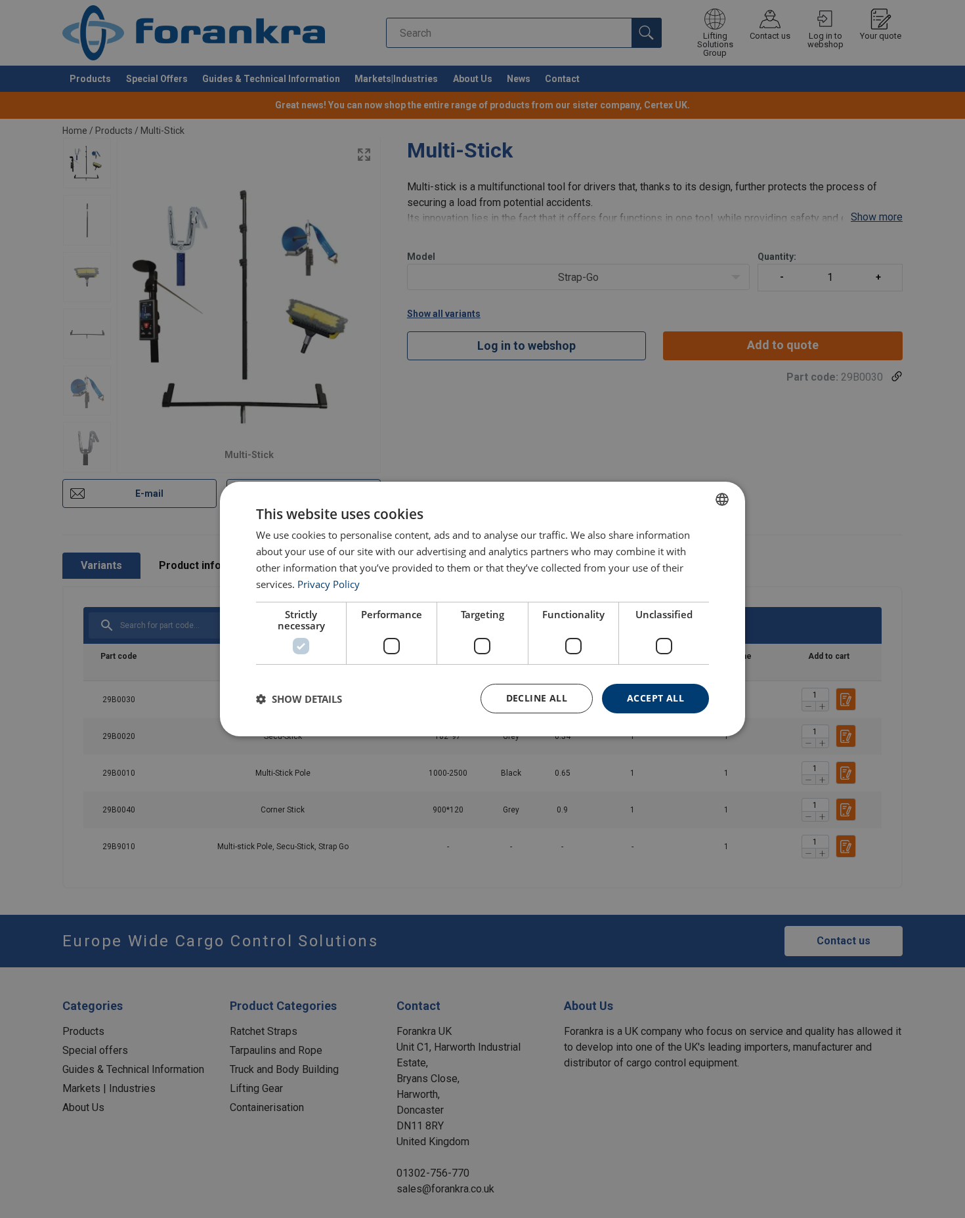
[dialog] (482, 609)
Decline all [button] (536, 698)
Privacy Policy (328, 584)
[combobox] (722, 499)
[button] (299, 699)
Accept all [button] (655, 698)
